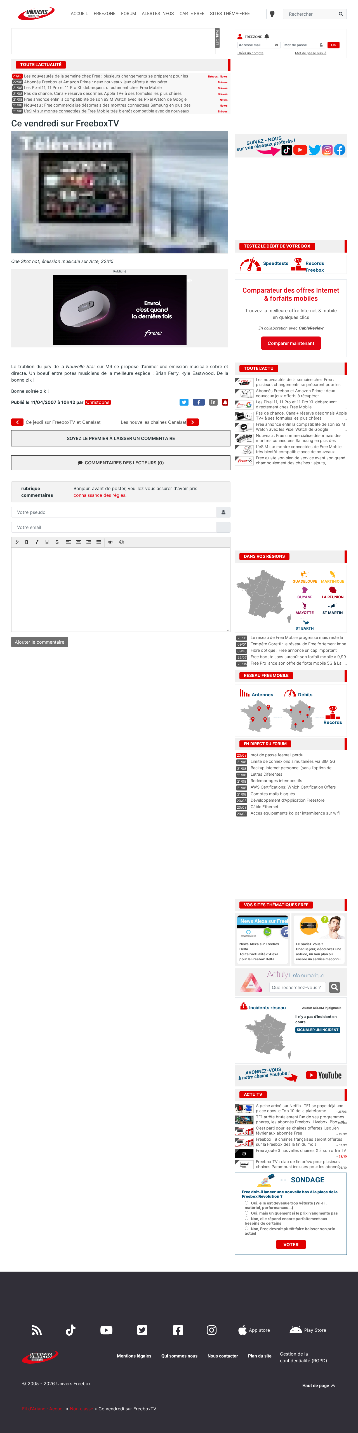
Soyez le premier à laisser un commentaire (121, 438)
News (224, 76)
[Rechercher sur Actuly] (334, 987)
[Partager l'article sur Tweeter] (184, 402)
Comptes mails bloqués (273, 793)
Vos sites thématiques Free (276, 904)
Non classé (81, 1408)
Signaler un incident (318, 1030)
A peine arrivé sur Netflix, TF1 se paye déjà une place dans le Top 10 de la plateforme (299, 1108)
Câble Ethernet (264, 806)
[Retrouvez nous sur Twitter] (143, 1330)
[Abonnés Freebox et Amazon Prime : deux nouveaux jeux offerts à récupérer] (244, 393)
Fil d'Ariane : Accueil (43, 1408)
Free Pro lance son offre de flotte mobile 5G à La (296, 663)
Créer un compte (250, 53)
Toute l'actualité (41, 64)
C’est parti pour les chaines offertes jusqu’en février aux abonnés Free (297, 1131)
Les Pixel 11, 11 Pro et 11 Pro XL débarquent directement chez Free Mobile (93, 87)
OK (333, 45)
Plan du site (260, 1356)
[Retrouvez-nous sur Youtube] (107, 1330)
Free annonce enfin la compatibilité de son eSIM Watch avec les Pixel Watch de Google (105, 99)
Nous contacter (223, 1356)
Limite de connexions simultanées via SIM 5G (293, 761)
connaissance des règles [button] (99, 495)
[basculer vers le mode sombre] (272, 14)
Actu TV (253, 1094)
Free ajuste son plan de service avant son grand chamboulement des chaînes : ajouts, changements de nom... (301, 462)
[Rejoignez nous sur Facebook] (179, 1330)
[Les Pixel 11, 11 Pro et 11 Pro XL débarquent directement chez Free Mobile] (244, 405)
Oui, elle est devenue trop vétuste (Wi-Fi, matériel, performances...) (286, 1205)
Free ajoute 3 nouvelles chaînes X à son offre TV (301, 1150)
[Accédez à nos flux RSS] (38, 1330)
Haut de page (316, 1385)
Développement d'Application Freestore (287, 800)
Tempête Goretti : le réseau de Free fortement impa (298, 643)
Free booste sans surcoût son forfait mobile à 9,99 (298, 656)
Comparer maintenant (291, 343)
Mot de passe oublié (310, 53)
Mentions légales (134, 1356)
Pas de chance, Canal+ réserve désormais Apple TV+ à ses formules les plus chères (103, 93)
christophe (97, 402)
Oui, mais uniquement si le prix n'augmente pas (294, 1213)
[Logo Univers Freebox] (36, 13)
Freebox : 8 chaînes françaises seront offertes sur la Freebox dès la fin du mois (299, 1142)
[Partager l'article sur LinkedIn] (213, 402)
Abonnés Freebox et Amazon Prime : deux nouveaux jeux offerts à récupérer (95, 81)
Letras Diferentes (266, 774)
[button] (17, 542)
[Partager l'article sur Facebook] (199, 402)
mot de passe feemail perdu (277, 754)
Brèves (213, 76)
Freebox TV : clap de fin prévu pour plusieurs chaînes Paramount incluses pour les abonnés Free (299, 1166)
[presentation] (16, 543)
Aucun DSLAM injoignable (321, 1008)
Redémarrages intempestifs (276, 780)
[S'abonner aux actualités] (225, 402)
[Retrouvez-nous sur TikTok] (72, 1330)
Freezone (253, 37)
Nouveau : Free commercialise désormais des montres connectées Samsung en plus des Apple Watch (301, 440)
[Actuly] (253, 982)
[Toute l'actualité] (217, 64)
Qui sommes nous (179, 1356)
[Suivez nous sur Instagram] (213, 1330)
